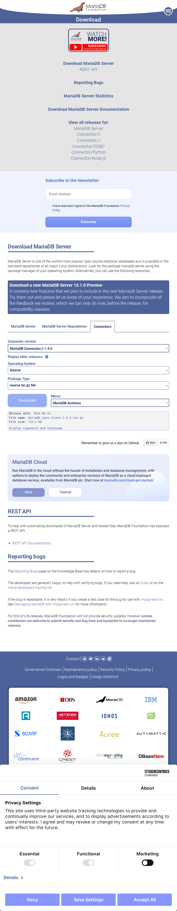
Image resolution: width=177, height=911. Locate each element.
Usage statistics (105, 676)
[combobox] (88, 348)
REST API (88, 69)
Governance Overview (43, 669)
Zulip (144, 583)
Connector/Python (88, 152)
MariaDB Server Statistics (88, 95)
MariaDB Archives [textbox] (67, 403)
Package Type (19, 379)
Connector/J (88, 140)
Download (27, 400)
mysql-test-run (152, 599)
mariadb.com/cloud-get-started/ (129, 480)
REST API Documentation (32, 543)
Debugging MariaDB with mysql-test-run (44, 604)
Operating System (22, 364)
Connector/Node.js (88, 158)
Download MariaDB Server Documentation (88, 109)
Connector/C (89, 134)
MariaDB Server (88, 128)
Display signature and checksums (36, 428)
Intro (28, 492)
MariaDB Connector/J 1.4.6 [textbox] (31, 349)
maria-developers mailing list (30, 588)
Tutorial (65, 492)
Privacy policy (139, 669)
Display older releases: (25, 357)
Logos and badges (72, 676)
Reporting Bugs (88, 82)
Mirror (56, 396)
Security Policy (112, 669)
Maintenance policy (80, 669)
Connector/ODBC (88, 146)
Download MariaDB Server (88, 63)
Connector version (22, 341)
